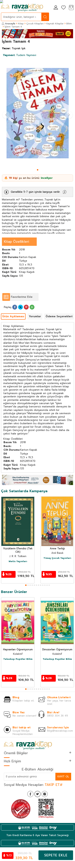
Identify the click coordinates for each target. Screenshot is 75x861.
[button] (37, 170)
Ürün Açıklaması (13, 316)
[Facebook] (30, 794)
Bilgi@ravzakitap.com (60, 731)
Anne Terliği (57, 548)
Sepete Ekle (56, 855)
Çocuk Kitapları (35, 23)
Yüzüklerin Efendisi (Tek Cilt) (17, 550)
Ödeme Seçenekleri (59, 316)
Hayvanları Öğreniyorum (18, 649)
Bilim (69, 23)
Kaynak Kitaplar (55, 23)
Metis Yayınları (18, 561)
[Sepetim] (71, 8)
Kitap (21, 23)
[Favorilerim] (63, 8)
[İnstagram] (45, 794)
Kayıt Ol (63, 776)
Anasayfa (10, 23)
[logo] (22, 8)
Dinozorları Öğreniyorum (57, 649)
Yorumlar (35, 316)
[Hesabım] (56, 8)
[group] (37, 113)
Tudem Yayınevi (19, 55)
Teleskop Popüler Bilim (17, 659)
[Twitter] (37, 794)
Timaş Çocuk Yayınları (57, 558)
